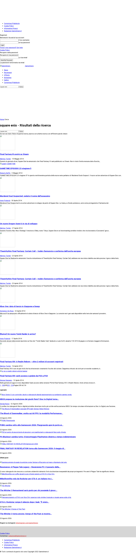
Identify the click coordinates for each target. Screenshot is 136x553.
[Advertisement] (68, 103)
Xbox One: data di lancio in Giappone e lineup (20, 306)
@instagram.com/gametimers (27, 523)
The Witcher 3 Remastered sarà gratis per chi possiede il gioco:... (28, 490)
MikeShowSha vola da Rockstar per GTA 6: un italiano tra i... (26, 479)
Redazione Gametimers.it (13, 31)
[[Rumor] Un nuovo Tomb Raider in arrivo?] (7, 329)
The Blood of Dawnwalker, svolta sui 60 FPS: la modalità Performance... (31, 413)
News (6, 70)
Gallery (6, 80)
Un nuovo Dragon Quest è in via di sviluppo (18, 224)
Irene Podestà (5, 201)
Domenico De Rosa (6, 311)
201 (8, 385)
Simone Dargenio (6, 380)
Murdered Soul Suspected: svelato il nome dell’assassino (25, 196)
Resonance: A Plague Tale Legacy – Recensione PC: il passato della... (30, 467)
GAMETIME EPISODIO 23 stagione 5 (15, 168)
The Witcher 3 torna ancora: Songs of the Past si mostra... (26, 514)
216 (12, 385)
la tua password (24, 43)
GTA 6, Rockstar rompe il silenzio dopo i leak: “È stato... (24, 502)
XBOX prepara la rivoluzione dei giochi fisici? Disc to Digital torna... (29, 399)
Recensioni (8, 73)
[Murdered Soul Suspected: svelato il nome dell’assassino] (7, 191)
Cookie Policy (9, 26)
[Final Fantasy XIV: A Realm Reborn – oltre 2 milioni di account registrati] (7, 357)
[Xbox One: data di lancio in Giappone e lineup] (7, 302)
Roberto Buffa (5, 173)
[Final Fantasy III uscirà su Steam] (7, 150)
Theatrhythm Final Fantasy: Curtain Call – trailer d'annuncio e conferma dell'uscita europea (40, 251)
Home (2, 119)
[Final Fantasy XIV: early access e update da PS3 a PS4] (13, 371)
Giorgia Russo (4, 404)
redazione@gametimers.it (17, 536)
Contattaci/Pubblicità (12, 23)
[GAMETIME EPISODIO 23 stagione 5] (7, 164)
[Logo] (5, 66)
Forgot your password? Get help (11, 48)
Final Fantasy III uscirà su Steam (14, 154)
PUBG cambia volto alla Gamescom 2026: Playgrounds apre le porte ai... (31, 425)
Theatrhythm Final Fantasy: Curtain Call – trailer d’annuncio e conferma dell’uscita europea (40, 279)
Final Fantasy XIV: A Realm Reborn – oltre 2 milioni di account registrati (31, 362)
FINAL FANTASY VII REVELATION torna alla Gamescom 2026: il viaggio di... (32, 448)
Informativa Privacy (11, 28)
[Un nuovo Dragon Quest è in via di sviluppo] (7, 219)
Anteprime (7, 78)
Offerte (7, 75)
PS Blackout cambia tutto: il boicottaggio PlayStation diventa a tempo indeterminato (38, 437)
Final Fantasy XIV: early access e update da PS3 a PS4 (24, 376)
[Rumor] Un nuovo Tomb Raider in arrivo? (18, 334)
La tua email (23, 58)
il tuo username (24, 40)
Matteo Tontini (5, 159)
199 (3, 385)
